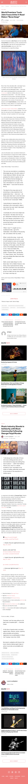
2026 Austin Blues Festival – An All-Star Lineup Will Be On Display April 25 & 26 (14, 731)
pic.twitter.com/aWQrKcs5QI (11, 564)
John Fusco (3, 295)
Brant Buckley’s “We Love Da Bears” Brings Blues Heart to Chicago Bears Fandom (12, 383)
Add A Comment (14, 413)
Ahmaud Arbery (16, 598)
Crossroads (4, 93)
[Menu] (2, 2)
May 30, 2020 (7, 544)
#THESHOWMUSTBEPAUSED (11, 552)
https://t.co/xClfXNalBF (10, 537)
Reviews (11, 776)
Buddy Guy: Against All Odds (9, 362)
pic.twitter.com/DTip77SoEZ (10, 539)
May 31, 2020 (7, 559)
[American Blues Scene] (14, 2)
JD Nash (7, 20)
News (7, 776)
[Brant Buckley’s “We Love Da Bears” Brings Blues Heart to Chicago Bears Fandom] (14, 373)
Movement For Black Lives (11, 604)
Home (3, 776)
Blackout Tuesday (6, 654)
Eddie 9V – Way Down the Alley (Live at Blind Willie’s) (8, 672)
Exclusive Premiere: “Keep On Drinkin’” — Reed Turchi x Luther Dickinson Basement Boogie (13, 406)
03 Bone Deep (8, 295)
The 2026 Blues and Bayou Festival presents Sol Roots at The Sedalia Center (13, 709)
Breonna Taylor (11, 595)
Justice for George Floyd (7, 656)
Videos (11, 778)
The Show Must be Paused (8, 658)
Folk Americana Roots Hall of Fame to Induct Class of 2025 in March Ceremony (13, 753)
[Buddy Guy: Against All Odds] (14, 353)
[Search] (26, 2)
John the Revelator (21, 307)
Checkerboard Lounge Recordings (15, 305)
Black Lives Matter (15, 652)
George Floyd (15, 593)
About (16, 778)
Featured (3, 9)
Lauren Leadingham (9, 436)
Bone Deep (4, 305)
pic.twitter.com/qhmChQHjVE (11, 553)
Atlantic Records (5, 652)
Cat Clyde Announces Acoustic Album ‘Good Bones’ (20, 323)
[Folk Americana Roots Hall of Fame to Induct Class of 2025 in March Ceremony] (14, 743)
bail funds (22, 600)
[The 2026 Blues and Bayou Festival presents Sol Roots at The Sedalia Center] (14, 699)
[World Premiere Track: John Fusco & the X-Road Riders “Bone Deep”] (14, 31)
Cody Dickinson (5, 307)
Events (3, 423)
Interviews (17, 776)
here (6, 608)
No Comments (20, 20)
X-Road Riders (5, 309)
